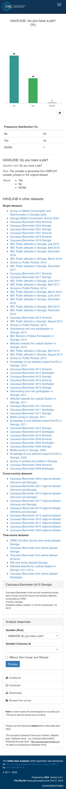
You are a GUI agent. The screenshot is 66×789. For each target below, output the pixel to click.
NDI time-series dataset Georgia (28, 562)
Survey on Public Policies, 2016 (28, 288)
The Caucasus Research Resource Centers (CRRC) (32, 764)
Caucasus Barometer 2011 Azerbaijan (32, 409)
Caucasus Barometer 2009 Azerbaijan (32, 442)
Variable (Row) (15, 630)
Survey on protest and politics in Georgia (33, 461)
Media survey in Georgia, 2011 (28, 417)
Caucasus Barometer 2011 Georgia (30, 413)
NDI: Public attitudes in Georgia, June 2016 (35, 295)
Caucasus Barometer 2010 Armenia (31, 435)
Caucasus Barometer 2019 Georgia (30, 240)
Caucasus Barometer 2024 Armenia (31, 222)
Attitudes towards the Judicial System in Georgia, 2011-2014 (33, 568)
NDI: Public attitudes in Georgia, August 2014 (36, 354)
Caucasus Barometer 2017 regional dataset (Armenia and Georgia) (35, 502)
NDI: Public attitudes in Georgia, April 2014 (35, 350)
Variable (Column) (17, 643)
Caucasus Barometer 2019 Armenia (31, 236)
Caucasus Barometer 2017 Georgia (30, 277)
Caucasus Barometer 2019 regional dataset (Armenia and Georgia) (35, 495)
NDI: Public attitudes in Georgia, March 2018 (36, 258)
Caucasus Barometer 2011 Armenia (31, 406)
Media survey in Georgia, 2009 (28, 450)
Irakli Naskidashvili (15, 767)
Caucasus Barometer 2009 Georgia (30, 446)
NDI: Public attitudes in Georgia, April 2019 (35, 247)
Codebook (15, 677)
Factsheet (14, 685)
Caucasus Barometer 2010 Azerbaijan (32, 431)
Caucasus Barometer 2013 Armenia (31, 369)
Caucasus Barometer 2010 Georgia (30, 428)
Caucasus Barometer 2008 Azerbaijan (32, 468)
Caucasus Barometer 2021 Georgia (30, 229)
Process (12, 664)
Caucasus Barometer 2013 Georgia (30, 376)
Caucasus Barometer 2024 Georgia (30, 225)
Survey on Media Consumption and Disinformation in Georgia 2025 (30, 212)
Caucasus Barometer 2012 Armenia (31, 380)
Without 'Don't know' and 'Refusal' (29, 657)
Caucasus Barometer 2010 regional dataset (35, 526)
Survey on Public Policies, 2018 (28, 262)
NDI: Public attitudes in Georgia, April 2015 (35, 306)
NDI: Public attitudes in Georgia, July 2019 (34, 244)
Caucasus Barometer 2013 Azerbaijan (32, 373)
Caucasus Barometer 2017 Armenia (31, 273)
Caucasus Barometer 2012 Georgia (30, 387)
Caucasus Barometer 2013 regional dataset (35, 515)
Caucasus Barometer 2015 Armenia (31, 317)
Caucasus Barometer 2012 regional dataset (35, 519)
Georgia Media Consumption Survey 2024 (34, 218)
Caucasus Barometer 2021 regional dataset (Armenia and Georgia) (35, 487)
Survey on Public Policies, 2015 (28, 325)
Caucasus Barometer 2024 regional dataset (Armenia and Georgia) (35, 480)
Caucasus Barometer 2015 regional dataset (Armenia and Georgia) (35, 509)
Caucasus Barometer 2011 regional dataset (35, 523)
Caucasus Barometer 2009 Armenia (31, 439)
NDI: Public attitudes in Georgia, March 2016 (36, 292)
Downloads (15, 693)
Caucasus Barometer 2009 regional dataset (35, 530)
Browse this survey (20, 700)
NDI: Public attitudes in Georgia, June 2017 (35, 281)
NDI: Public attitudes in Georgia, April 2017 (35, 284)
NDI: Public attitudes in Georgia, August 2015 (36, 321)
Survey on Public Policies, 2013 (28, 358)
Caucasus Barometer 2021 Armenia (31, 233)
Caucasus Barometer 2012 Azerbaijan (32, 384)
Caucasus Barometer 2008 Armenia (31, 465)
